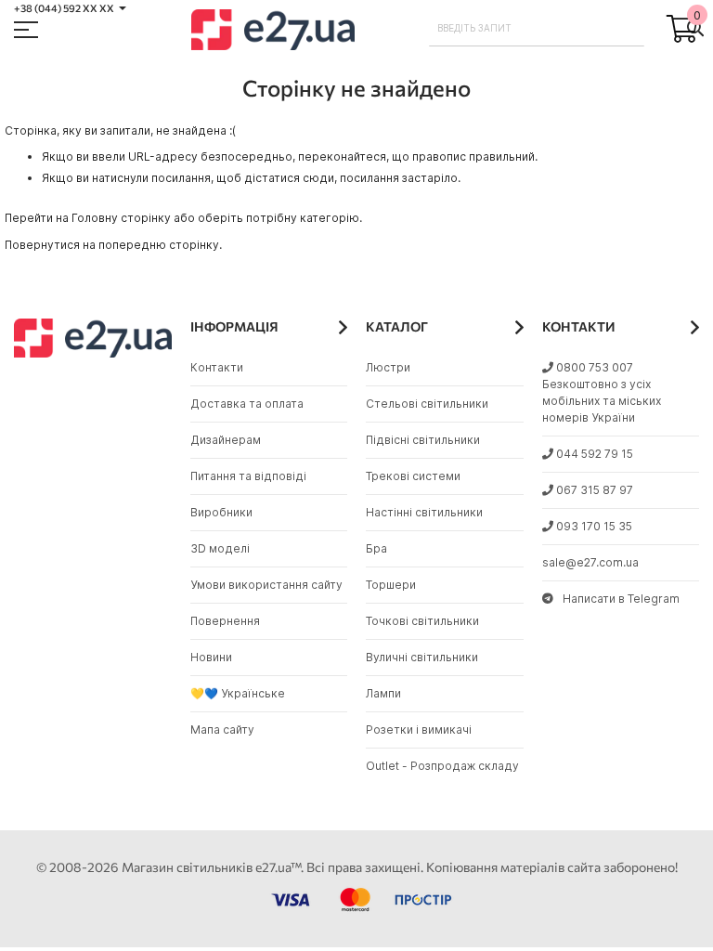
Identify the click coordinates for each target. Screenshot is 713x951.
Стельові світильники (427, 403)
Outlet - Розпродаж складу (442, 766)
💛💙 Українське (237, 693)
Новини (211, 657)
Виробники (221, 512)
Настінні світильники (424, 512)
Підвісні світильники (423, 440)
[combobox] (537, 27)
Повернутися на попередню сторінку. (113, 245)
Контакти (216, 367)
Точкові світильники (422, 621)
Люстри (388, 367)
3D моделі (220, 548)
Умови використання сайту (266, 585)
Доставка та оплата (247, 403)
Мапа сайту (222, 729)
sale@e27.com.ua (590, 562)
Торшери (391, 585)
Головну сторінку (121, 218)
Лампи (383, 693)
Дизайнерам (225, 440)
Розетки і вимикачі (419, 729)
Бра (376, 548)
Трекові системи (413, 476)
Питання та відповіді (248, 476)
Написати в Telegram (621, 599)
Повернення (225, 621)
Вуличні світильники (422, 657)
